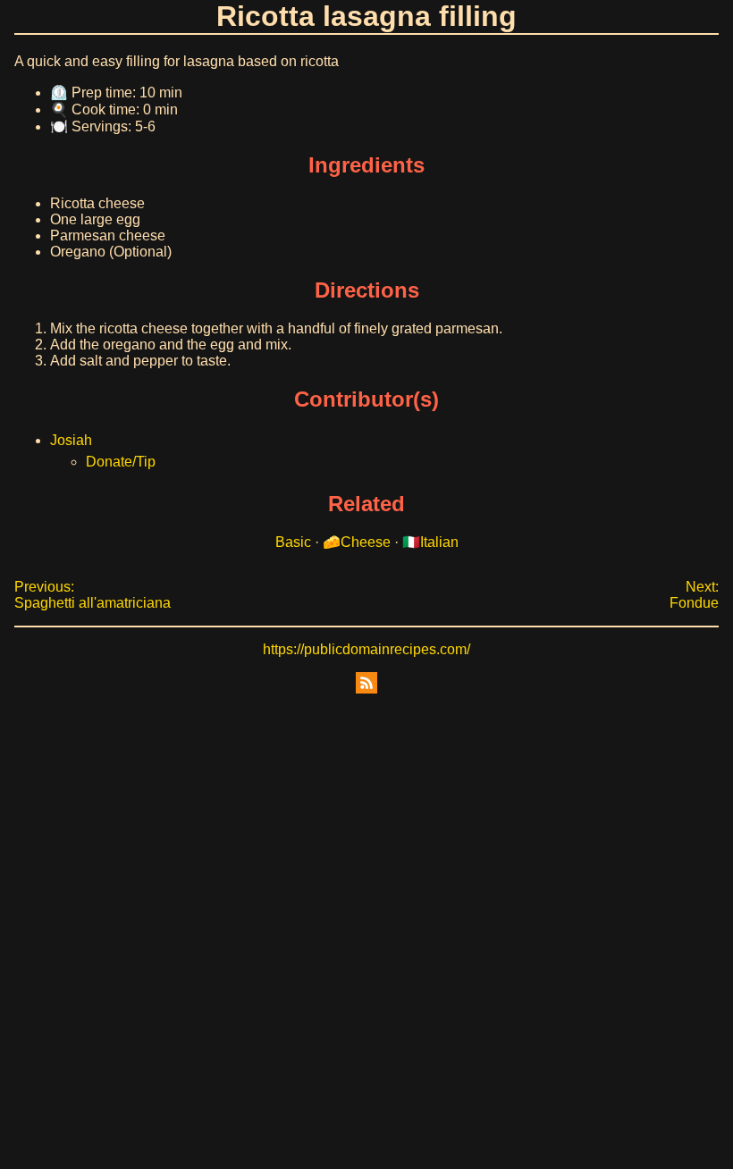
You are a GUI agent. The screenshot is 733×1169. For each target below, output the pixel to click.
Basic (293, 542)
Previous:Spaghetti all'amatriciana (92, 594)
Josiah (71, 440)
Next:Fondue (694, 594)
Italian (439, 542)
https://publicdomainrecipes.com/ (366, 649)
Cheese (366, 542)
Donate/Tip (121, 461)
